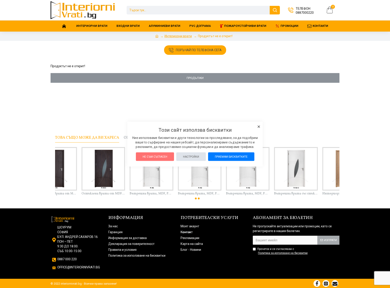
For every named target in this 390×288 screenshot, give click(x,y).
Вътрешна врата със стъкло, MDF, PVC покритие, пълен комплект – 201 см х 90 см (125, 194)
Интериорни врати (178, 36)
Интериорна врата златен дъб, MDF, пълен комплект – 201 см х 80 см (221, 194)
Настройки (191, 156)
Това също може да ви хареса (87, 137)
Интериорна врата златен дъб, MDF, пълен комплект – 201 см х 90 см (269, 194)
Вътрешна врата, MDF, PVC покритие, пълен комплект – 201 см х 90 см (77, 194)
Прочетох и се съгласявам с (282, 251)
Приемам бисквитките (231, 156)
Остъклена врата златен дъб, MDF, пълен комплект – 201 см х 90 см (318, 194)
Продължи (195, 78)
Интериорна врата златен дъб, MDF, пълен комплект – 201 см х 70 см (173, 194)
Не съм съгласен (155, 156)
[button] (196, 198)
